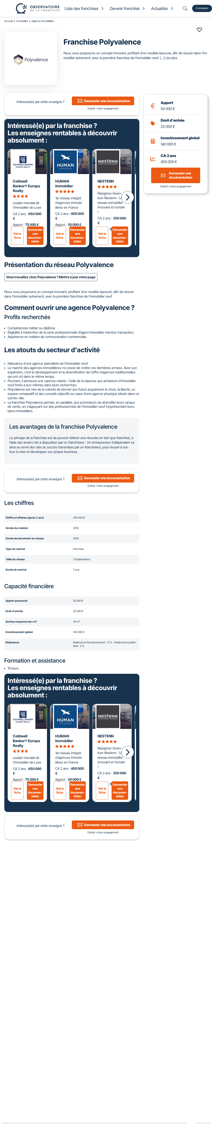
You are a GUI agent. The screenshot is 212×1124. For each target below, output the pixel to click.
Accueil (8, 21)
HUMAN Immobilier (64, 183)
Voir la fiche (17, 235)
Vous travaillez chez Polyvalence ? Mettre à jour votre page (50, 277)
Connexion (202, 8)
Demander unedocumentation (35, 235)
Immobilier (22, 21)
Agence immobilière (42, 21)
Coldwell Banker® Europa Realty (26, 186)
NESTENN (106, 181)
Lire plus (171, 58)
